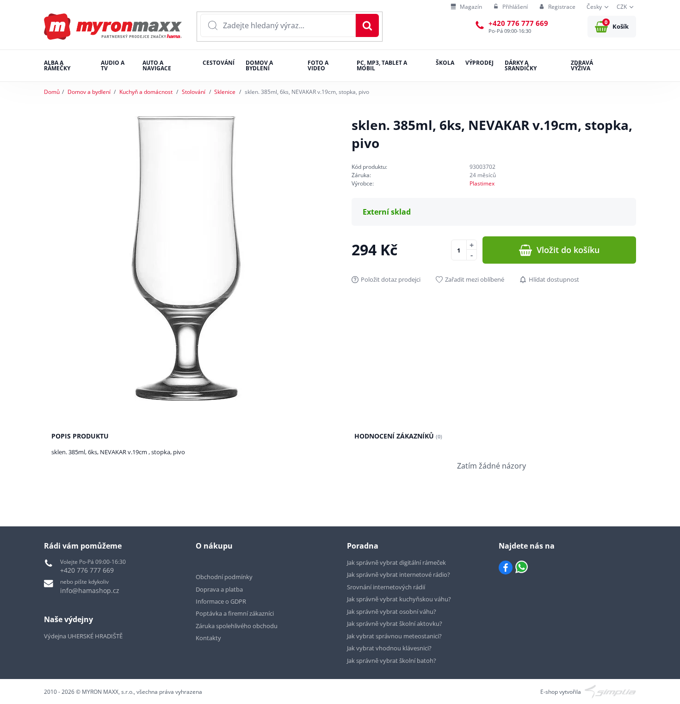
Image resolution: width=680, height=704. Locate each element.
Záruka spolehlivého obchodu (237, 626)
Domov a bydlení (89, 92)
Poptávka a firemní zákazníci (235, 613)
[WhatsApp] (521, 567)
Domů (52, 92)
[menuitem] (466, 7)
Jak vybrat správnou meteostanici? (394, 636)
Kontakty (208, 638)
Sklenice (224, 92)
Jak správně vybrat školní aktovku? (394, 623)
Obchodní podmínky (224, 577)
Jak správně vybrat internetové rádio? (398, 574)
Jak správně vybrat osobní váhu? (391, 611)
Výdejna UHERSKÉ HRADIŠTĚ (83, 636)
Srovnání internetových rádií (386, 587)
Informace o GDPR (221, 601)
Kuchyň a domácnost (146, 92)
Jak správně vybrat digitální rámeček (396, 562)
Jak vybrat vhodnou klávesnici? (389, 648)
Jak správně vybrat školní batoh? (391, 660)
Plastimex (482, 183)
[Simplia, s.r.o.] (610, 691)
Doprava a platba (219, 589)
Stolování (193, 92)
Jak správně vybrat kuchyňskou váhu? (399, 599)
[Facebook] (506, 567)
